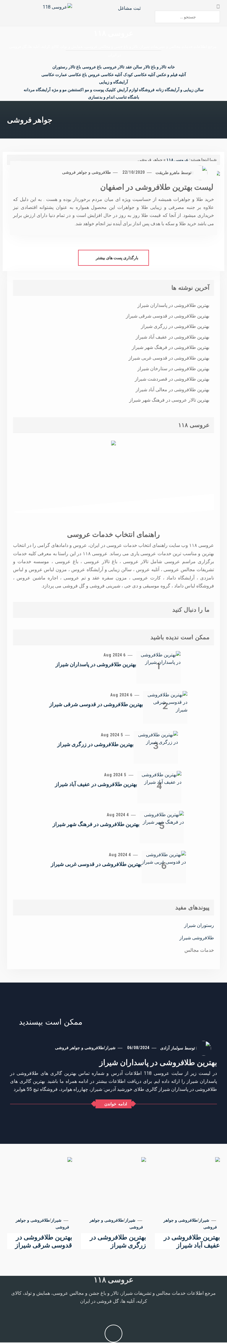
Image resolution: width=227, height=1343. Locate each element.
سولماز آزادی (171, 1047)
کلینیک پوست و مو (100, 89)
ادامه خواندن (115, 1104)
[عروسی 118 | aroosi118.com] (57, 6)
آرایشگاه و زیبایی (113, 82)
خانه (171, 67)
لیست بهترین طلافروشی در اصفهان (156, 187)
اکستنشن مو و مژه (68, 89)
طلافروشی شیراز (196, 938)
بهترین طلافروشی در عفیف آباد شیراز (172, 337)
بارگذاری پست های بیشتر (116, 257)
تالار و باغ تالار (154, 67)
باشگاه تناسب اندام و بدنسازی (113, 97)
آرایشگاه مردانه (37, 89)
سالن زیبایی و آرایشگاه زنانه (180, 89)
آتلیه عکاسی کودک (139, 74)
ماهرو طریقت (167, 172)
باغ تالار (75, 67)
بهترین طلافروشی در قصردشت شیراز (172, 379)
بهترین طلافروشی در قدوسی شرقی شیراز (167, 316)
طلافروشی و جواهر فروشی (86, 172)
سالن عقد (134, 67)
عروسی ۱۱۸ (114, 33)
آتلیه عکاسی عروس (105, 74)
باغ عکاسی (77, 74)
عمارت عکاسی (54, 74)
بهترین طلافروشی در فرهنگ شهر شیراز (170, 347)
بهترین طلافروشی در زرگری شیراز (175, 326)
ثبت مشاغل (130, 8)
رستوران (59, 67)
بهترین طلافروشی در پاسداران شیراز (173, 305)
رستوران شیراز (199, 925)
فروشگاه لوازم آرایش (136, 89)
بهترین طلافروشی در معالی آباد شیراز (172, 389)
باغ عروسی (92, 67)
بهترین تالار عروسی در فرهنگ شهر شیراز (169, 400)
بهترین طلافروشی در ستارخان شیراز (173, 368)
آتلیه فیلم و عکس (171, 74)
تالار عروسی (113, 67)
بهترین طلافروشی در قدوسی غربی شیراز (169, 358)
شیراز (110, 1047)
